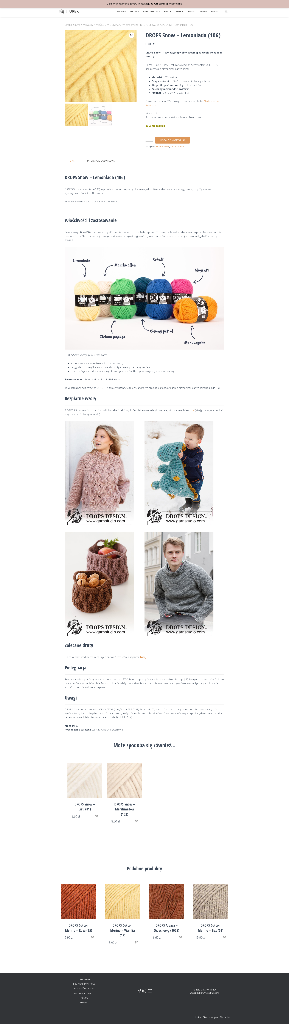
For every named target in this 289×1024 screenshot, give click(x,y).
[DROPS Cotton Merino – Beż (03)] (210, 901)
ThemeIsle (225, 1017)
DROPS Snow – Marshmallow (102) (124, 809)
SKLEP (179, 11)
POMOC (84, 997)
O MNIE (203, 11)
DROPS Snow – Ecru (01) (84, 807)
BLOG (167, 11)
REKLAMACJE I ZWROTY (84, 993)
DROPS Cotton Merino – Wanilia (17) (122, 930)
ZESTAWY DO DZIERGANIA (127, 11)
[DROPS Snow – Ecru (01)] (84, 780)
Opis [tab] (72, 160)
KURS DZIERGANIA (151, 11)
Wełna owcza (130, 24)
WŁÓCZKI (87, 24)
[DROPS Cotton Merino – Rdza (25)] (78, 901)
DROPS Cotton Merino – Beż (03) (210, 928)
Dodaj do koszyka (170, 140)
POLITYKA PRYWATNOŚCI (84, 984)
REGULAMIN (84, 979)
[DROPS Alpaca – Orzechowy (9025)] (166, 901)
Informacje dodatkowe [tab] (101, 160)
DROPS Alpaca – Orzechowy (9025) (166, 928)
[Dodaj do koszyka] (96, 816)
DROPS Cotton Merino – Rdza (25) (78, 928)
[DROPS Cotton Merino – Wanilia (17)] (122, 901)
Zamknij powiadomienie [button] (170, 3)
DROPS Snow (147, 24)
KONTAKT (215, 11)
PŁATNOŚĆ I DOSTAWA (84, 988)
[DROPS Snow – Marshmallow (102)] (124, 780)
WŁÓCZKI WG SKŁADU (108, 24)
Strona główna (72, 24)
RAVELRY (192, 11)
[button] (170, 11)
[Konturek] (69, 11)
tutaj (192, 410)
